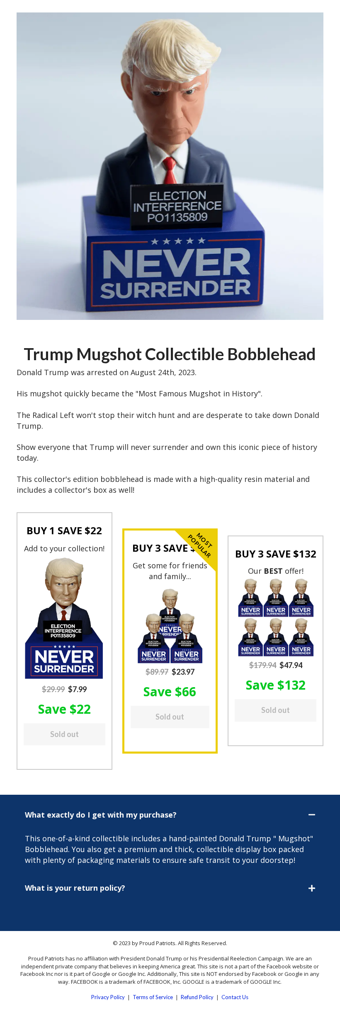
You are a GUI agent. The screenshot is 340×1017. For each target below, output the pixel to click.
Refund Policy (197, 997)
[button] (64, 618)
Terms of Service (153, 997)
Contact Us (234, 997)
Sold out (64, 734)
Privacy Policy (108, 997)
